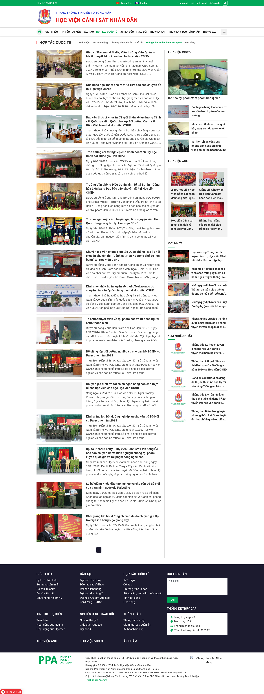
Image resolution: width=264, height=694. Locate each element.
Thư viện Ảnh (178, 161)
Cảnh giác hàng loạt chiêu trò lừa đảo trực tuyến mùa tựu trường (209, 111)
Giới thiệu (84, 42)
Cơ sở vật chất (45, 593)
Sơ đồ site (214, 3)
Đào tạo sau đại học (92, 584)
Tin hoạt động (100, 42)
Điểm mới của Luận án (136, 624)
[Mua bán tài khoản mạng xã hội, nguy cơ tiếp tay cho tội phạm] (178, 128)
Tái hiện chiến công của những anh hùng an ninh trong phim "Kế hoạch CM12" (209, 145)
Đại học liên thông (90, 588)
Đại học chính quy (90, 580)
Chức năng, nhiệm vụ (49, 597)
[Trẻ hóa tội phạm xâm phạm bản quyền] (197, 77)
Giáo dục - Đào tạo (91, 624)
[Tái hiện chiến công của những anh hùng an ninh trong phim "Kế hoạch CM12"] (178, 146)
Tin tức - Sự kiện (49, 614)
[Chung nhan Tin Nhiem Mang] (208, 662)
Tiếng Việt (126, 3)
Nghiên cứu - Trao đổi (97, 614)
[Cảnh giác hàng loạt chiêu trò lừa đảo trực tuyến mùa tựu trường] (178, 111)
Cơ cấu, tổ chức (46, 588)
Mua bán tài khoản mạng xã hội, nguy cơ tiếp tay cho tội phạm (208, 128)
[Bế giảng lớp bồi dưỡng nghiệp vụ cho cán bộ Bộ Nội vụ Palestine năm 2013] (59, 363)
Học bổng (190, 42)
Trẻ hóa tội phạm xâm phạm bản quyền (194, 98)
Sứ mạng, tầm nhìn (48, 584)
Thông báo (132, 614)
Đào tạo (86, 574)
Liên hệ (194, 3)
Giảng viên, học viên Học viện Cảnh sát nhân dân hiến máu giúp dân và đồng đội (211, 198)
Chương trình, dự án (121, 42)
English (144, 3)
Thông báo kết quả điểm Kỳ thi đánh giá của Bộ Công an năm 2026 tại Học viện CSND (209, 365)
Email (204, 3)
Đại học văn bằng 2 (91, 593)
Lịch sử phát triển (47, 580)
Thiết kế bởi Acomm (96, 679)
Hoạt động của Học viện (51, 629)
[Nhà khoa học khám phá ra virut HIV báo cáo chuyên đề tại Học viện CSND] (59, 96)
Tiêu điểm (43, 620)
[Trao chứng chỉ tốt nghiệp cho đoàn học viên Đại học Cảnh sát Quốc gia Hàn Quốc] (59, 164)
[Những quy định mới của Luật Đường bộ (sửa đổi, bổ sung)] (178, 306)
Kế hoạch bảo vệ (133, 629)
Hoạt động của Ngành (50, 624)
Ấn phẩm (130, 641)
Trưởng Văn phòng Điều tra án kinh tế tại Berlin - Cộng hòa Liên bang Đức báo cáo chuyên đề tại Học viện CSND (123, 188)
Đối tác (139, 42)
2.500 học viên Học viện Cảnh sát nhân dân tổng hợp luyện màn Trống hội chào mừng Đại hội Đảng (183, 198)
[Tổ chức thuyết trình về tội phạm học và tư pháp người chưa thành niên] (59, 330)
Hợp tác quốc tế (55, 42)
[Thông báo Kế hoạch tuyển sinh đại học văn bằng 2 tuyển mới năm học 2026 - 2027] (178, 349)
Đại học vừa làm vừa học (95, 597)
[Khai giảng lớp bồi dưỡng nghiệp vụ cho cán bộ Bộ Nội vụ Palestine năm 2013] (59, 428)
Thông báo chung (134, 620)
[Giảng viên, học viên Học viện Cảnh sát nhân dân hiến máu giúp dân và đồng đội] (211, 179)
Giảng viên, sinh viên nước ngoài (164, 42)
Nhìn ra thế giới (89, 620)
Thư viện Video (179, 52)
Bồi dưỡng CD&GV (91, 602)
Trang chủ (182, 3)
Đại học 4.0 (86, 629)
